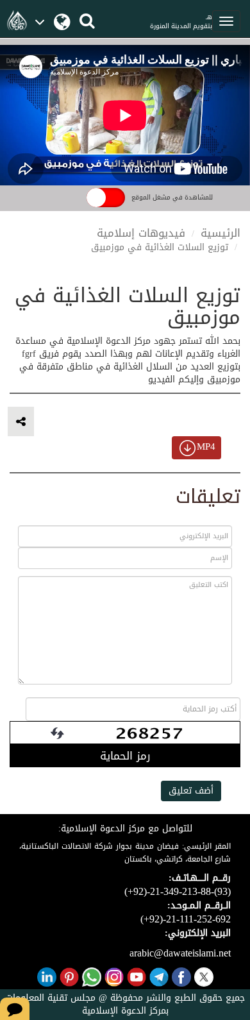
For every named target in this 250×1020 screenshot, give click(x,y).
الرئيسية (220, 233)
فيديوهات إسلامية (141, 233)
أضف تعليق (191, 790)
